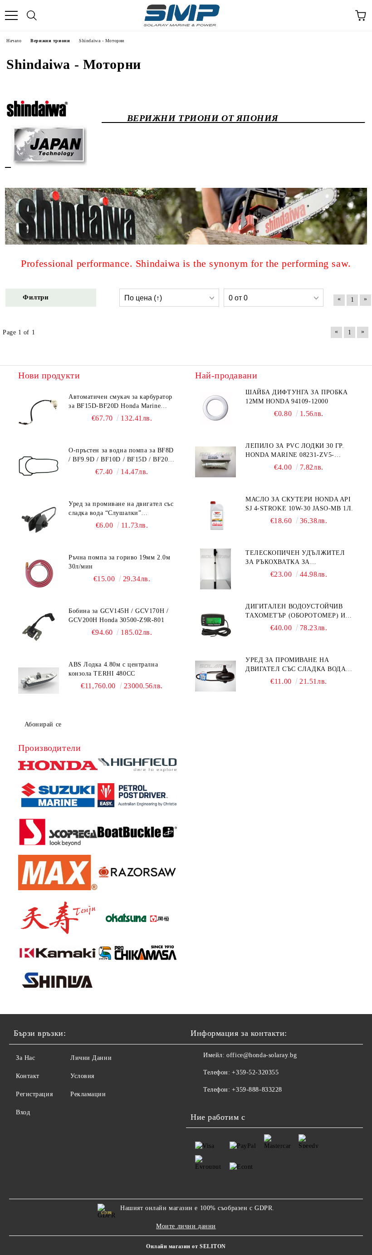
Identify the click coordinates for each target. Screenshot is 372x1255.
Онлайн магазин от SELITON (186, 1246)
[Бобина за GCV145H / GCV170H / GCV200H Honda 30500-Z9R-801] (38, 627)
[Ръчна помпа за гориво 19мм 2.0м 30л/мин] (38, 573)
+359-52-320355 (255, 1072)
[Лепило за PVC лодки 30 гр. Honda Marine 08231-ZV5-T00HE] (215, 461)
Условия (82, 1076)
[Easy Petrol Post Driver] (137, 796)
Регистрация (34, 1094)
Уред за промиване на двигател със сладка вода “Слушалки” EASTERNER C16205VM (295, 665)
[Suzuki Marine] (58, 796)
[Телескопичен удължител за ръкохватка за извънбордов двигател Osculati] (215, 569)
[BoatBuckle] (137, 833)
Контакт (27, 1076)
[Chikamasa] (137, 954)
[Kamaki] (58, 954)
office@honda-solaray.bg (261, 1055)
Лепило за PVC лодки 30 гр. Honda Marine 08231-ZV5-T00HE (294, 451)
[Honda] (58, 766)
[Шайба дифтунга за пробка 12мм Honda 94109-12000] (215, 408)
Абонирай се (43, 724)
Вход (23, 1112)
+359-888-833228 (257, 1089)
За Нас (25, 1057)
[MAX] (58, 874)
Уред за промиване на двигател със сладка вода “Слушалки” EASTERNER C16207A (121, 509)
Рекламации (88, 1094)
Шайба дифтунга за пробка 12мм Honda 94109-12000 (296, 397)
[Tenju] (58, 919)
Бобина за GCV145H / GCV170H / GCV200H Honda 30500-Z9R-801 (118, 615)
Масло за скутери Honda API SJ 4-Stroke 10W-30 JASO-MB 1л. (299, 504)
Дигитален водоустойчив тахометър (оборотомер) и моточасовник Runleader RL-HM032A (295, 611)
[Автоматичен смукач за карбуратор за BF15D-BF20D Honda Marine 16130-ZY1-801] (38, 412)
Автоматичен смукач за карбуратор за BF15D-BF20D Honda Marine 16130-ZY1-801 (120, 402)
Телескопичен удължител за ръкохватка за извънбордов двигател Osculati (295, 558)
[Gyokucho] (137, 874)
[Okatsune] (137, 919)
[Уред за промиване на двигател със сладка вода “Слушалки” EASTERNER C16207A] (38, 520)
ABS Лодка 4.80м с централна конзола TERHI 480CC (113, 669)
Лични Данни (91, 1057)
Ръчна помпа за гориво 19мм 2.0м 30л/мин (119, 562)
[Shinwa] (58, 982)
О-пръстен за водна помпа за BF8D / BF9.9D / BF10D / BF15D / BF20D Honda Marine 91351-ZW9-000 (121, 455)
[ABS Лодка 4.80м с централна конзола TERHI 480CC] (38, 680)
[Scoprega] (58, 833)
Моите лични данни (186, 1226)
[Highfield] (137, 766)
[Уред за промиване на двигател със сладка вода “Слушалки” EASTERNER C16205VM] (215, 676)
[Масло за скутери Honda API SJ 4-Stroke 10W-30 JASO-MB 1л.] (215, 515)
